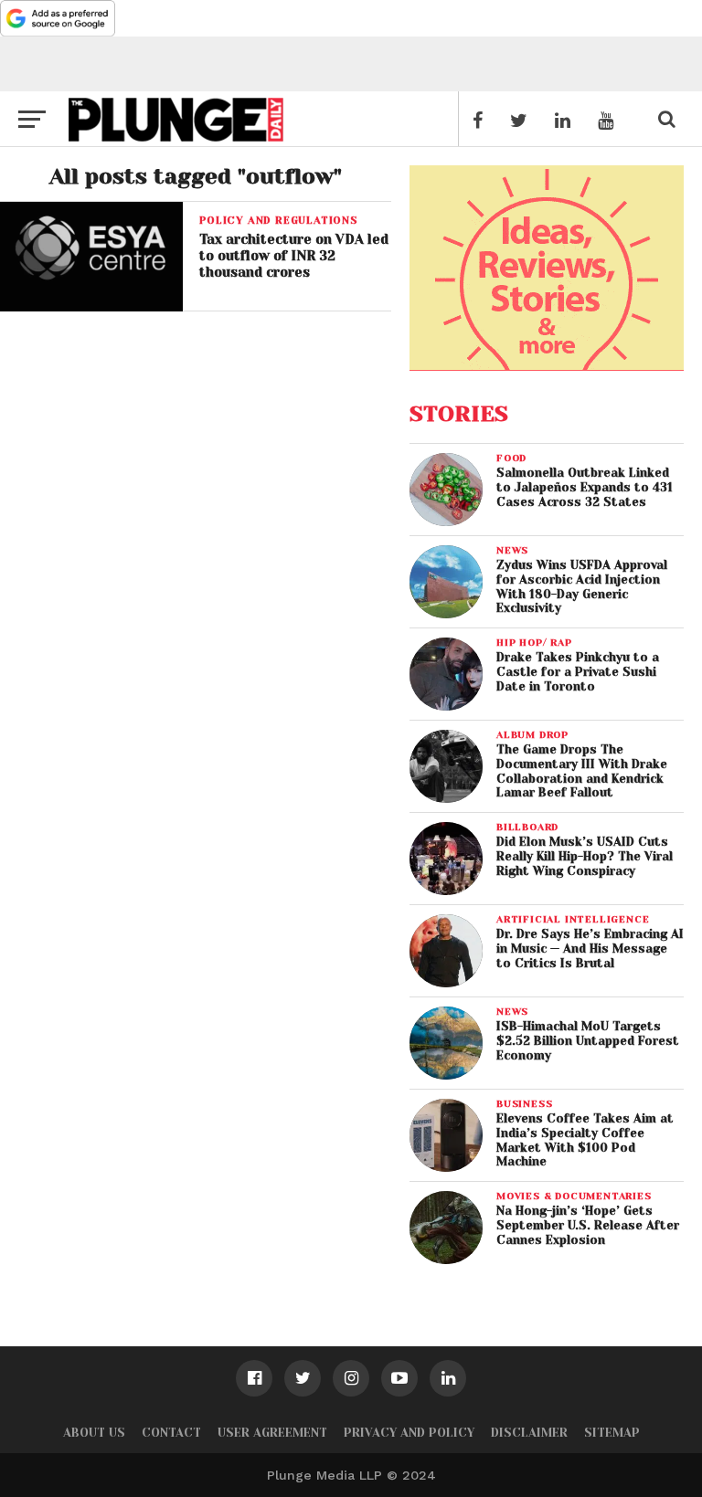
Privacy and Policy (409, 1432)
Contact (171, 1432)
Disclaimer (529, 1432)
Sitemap (612, 1432)
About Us (94, 1432)
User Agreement (272, 1432)
